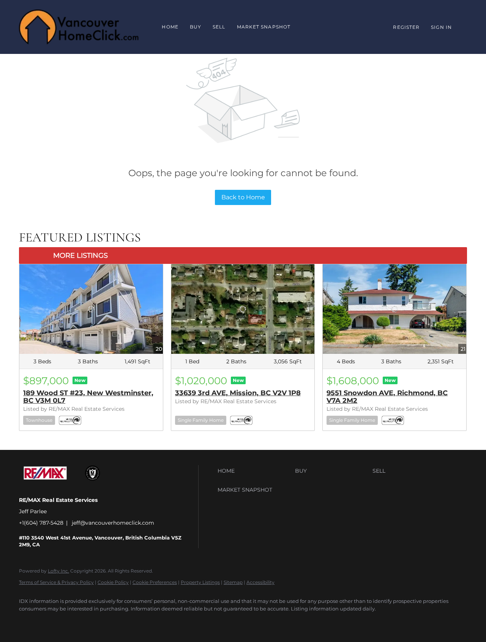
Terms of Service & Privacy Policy (56, 582)
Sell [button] (219, 27)
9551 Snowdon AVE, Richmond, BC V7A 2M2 (387, 397)
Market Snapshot (264, 27)
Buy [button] (195, 27)
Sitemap (233, 582)
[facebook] (28, 621)
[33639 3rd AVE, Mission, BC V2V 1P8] (243, 309)
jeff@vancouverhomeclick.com (113, 522)
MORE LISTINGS (80, 255)
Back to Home (243, 197)
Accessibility (260, 582)
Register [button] (406, 27)
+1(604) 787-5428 (41, 522)
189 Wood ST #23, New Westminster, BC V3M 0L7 (88, 397)
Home (170, 27)
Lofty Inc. (58, 571)
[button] (254, 470)
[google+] (50, 621)
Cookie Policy (113, 582)
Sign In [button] (441, 27)
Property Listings (200, 582)
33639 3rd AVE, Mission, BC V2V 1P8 (238, 393)
